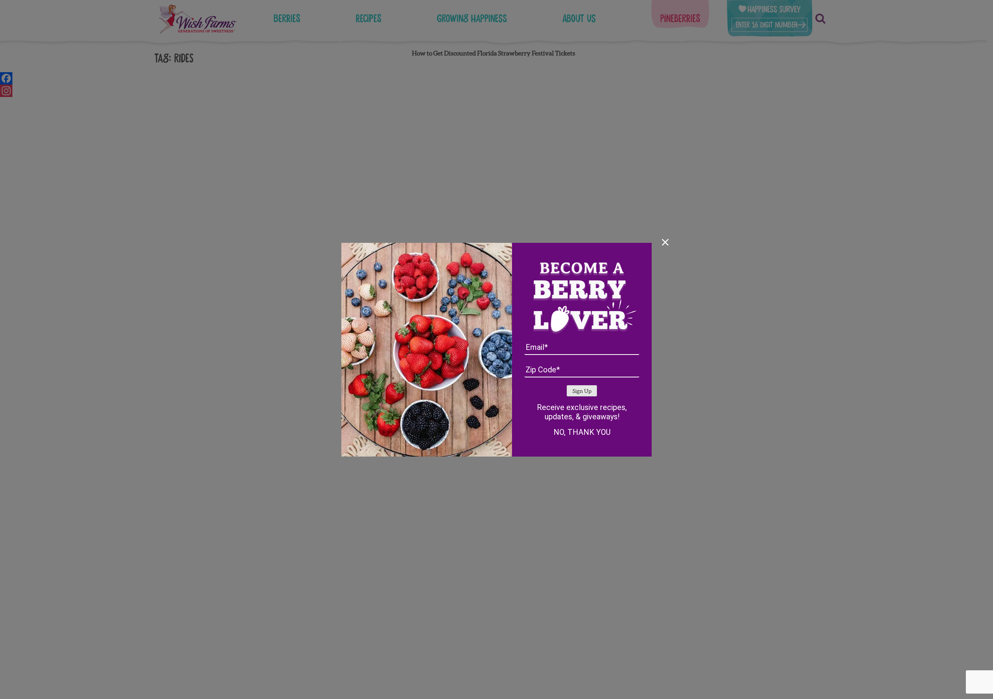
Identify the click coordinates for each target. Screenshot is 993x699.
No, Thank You (582, 432)
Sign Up (582, 391)
